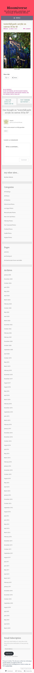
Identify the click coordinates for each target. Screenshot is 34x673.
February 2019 (8, 370)
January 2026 (7, 275)
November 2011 (8, 545)
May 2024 (6, 291)
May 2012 (6, 524)
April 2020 (6, 353)
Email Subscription (12, 638)
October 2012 (7, 503)
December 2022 (8, 324)
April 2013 (6, 487)
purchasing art (8, 256)
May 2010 (6, 619)
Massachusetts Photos (10, 212)
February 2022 (8, 333)
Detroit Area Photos (9, 204)
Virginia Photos (8, 237)
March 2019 (7, 366)
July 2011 (6, 561)
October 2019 (7, 358)
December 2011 (8, 541)
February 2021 (8, 337)
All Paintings (8, 89)
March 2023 (7, 320)
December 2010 (8, 590)
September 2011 (8, 553)
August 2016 (7, 387)
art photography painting (20, 91)
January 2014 (7, 466)
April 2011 (6, 574)
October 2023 (7, 308)
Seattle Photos (8, 233)
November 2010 (8, 594)
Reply (5, 131)
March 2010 (7, 628)
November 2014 (8, 437)
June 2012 (6, 520)
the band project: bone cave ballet (13, 260)
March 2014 (7, 457)
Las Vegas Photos (8, 208)
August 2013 (7, 478)
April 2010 (6, 624)
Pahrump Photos (8, 221)
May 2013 (6, 482)
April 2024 (6, 295)
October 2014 (7, 441)
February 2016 (8, 403)
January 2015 (7, 428)
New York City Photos (9, 216)
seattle (12, 94)
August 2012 (7, 511)
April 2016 (6, 395)
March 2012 (7, 532)
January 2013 (7, 495)
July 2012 (6, 516)
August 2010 (7, 607)
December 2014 (8, 432)
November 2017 (8, 378)
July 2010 (6, 611)
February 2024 (8, 304)
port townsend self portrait (25, 101)
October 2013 (7, 474)
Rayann (11, 120)
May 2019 (6, 362)
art (5, 91)
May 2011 (6, 570)
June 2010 (6, 615)
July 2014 (6, 449)
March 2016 (7, 399)
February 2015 (8, 424)
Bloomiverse (17, 8)
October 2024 (7, 283)
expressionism (10, 92)
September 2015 (8, 412)
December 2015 (8, 407)
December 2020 (8, 341)
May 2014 (6, 453)
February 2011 (8, 582)
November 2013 (8, 470)
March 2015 (7, 420)
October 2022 (7, 329)
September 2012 (8, 507)
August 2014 (7, 445)
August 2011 (7, 557)
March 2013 (7, 491)
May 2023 (6, 312)
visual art (17, 94)
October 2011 (7, 549)
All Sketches (7, 200)
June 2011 (6, 565)
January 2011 (7, 586)
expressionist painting (20, 92)
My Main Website (8, 177)
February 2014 (8, 462)
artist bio (6, 252)
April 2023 (6, 316)
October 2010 (7, 599)
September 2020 (8, 349)
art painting (10, 91)
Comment (24, 160)
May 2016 (6, 391)
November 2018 (8, 374)
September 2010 (8, 603)
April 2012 (6, 528)
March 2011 (7, 578)
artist (4, 92)
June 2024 (6, 287)
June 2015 (6, 416)
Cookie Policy (8, 666)
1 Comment (27, 28)
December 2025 (8, 279)
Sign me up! (9, 653)
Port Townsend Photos (10, 225)
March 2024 (7, 299)
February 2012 (8, 536)
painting (7, 94)
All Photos (6, 196)
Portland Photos (8, 229)
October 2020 (7, 345)
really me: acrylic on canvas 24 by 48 (8, 101)
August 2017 (7, 383)
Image (6, 28)
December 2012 (8, 499)
